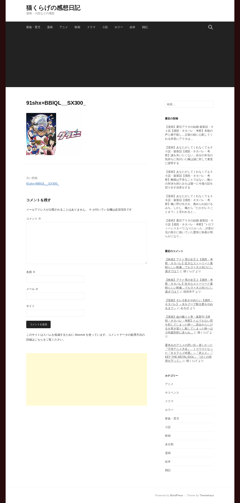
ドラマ (91, 27)
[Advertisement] (120, 61)
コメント (33, 218)
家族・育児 (33, 27)
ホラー (119, 27)
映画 (77, 27)
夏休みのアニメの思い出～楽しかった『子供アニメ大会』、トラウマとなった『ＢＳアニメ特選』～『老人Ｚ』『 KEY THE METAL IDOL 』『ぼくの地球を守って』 (189, 352)
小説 (105, 27)
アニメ (63, 27)
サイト (30, 306)
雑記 (145, 27)
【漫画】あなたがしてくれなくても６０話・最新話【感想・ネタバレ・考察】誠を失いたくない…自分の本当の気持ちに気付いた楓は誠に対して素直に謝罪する (189, 155)
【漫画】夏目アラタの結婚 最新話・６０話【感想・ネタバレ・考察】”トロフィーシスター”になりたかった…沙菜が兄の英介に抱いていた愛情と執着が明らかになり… (189, 228)
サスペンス (172, 392)
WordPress (176, 495)
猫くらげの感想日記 (53, 7)
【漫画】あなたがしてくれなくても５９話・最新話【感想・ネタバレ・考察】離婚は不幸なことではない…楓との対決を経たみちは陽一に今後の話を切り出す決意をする (189, 179)
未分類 (169, 444)
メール (32, 289)
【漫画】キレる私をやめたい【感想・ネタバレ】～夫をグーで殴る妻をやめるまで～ (189, 304)
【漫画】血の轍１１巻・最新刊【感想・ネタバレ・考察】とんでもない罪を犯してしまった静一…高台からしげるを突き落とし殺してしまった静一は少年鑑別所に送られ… (189, 324)
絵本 (132, 27)
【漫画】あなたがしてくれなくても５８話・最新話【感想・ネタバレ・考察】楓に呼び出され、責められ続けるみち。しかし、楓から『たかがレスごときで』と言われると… (189, 203)
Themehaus (207, 495)
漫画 (50, 27)
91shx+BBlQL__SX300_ (42, 183)
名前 (30, 272)
